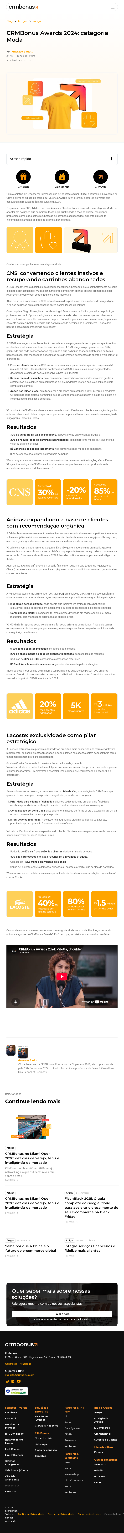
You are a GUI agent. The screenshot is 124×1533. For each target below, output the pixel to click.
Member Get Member (12, 1426)
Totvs (68, 1422)
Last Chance (12, 1449)
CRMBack (10, 1418)
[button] (112, 7)
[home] (23, 7)
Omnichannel (102, 1433)
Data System (72, 1428)
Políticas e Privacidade (31, 1514)
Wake (68, 1468)
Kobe (68, 1486)
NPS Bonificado (14, 1433)
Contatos (40, 1456)
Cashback (11, 1412)
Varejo (98, 1412)
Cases (97, 1482)
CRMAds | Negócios (46, 1425)
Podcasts (100, 1476)
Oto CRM (10, 1491)
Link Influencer (14, 1455)
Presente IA (12, 1485)
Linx (67, 1416)
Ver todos (70, 1446)
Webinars (100, 1464)
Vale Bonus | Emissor (42, 1418)
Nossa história (43, 1438)
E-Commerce (102, 1427)
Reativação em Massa (14, 1441)
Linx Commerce (74, 1480)
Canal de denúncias (89, 1514)
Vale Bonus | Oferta (16, 1470)
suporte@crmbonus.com (19, 1375)
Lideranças (41, 1444)
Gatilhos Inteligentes (12, 1463)
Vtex (67, 1462)
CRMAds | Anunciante (12, 1478)
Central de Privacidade (18, 1363)
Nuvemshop (72, 1474)
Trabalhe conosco (46, 1450)
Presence (70, 1440)
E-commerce (82, 1193)
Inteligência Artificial (101, 1420)
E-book (98, 1452)
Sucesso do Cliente (85, 1240)
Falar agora (62, 1314)
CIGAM (68, 1434)
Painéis (98, 1470)
